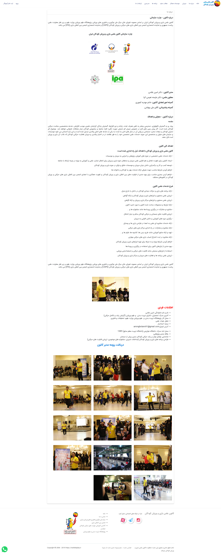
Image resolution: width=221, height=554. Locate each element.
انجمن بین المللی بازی (98, 522)
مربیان (184, 3)
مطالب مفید (163, 3)
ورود (17, 3)
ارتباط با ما (138, 3)
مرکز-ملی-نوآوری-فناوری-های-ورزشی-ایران (92, 520)
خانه (197, 3)
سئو (120, 548)
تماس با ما (102, 517)
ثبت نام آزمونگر (8, 3)
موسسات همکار (175, 3)
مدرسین (146, 3)
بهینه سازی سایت (112, 548)
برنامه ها (154, 3)
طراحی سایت (127, 548)
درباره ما (191, 3)
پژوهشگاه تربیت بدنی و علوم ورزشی (94, 531)
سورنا (103, 548)
